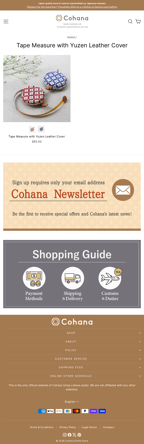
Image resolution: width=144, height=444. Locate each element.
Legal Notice (89, 427)
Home (71, 37)
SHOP (71, 332)
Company (108, 427)
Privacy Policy (67, 427)
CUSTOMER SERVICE (71, 358)
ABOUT (71, 341)
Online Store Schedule (71, 375)
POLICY (71, 350)
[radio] (32, 129)
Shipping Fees (71, 367)
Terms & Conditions (41, 427)
